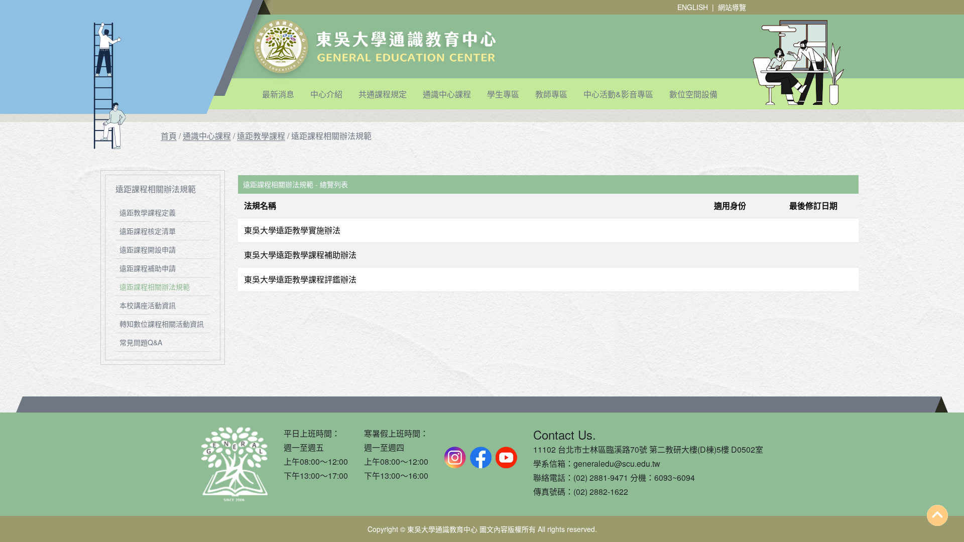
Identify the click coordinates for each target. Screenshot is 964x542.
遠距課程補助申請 (147, 268)
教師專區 (551, 94)
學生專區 (503, 94)
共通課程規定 (382, 94)
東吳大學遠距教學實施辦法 (292, 230)
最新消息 (278, 94)
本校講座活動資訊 (147, 305)
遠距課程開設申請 (147, 249)
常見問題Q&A (140, 342)
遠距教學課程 (261, 136)
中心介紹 (326, 94)
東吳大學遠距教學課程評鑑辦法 (300, 279)
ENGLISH (692, 7)
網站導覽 (732, 7)
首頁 (169, 136)
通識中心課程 (447, 94)
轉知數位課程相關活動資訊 (161, 324)
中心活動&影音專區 (618, 94)
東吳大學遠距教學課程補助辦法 (300, 254)
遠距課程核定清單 (147, 231)
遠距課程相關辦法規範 (154, 287)
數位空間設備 (693, 94)
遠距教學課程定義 (147, 212)
